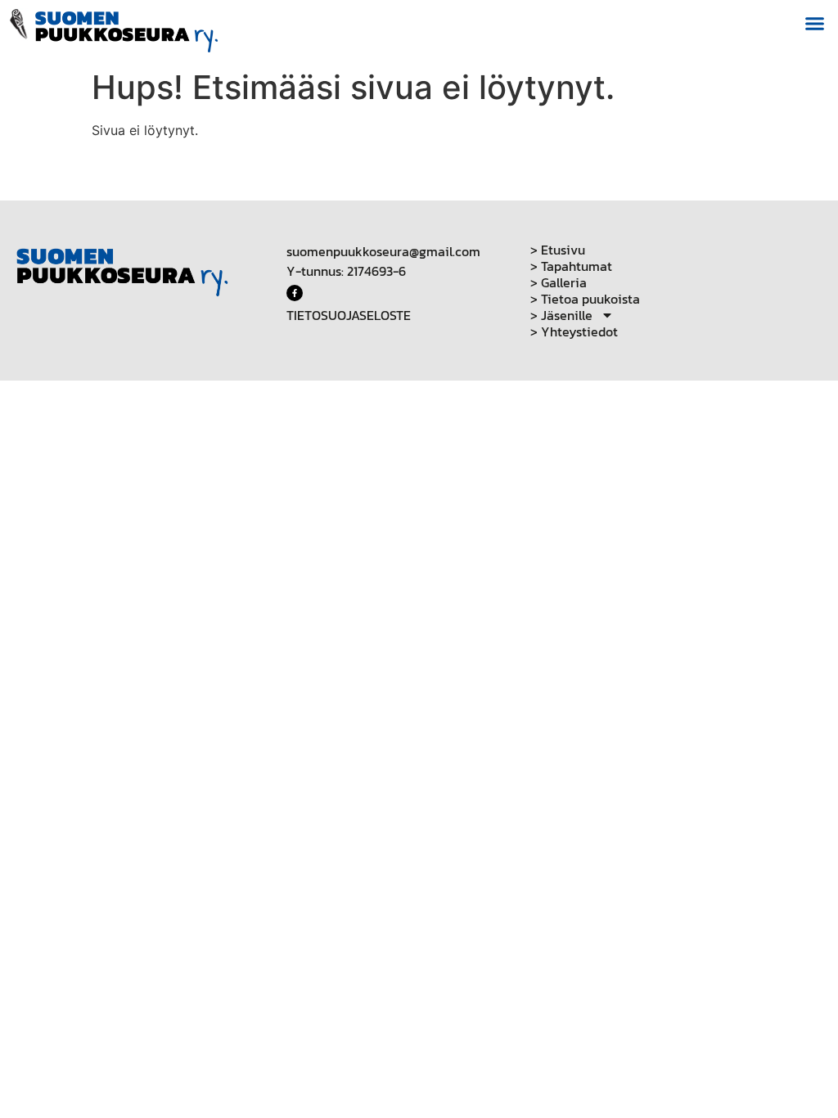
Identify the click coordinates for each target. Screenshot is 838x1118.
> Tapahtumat (571, 266)
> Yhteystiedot (574, 331)
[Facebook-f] (294, 293)
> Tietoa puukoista (585, 299)
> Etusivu (557, 249)
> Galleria (558, 282)
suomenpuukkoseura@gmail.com (383, 251)
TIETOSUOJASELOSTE (348, 315)
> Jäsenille (561, 315)
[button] (815, 23)
